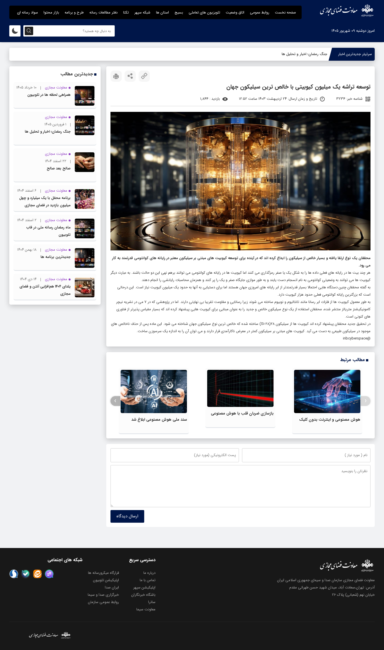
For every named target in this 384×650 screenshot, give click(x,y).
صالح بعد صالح (59, 168)
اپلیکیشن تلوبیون (106, 580)
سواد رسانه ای (27, 12)
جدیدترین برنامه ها (55, 257)
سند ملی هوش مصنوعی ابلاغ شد (159, 419)
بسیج (179, 12)
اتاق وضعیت (235, 12)
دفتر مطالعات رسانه (103, 12)
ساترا (151, 602)
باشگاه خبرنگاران (143, 595)
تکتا (126, 12)
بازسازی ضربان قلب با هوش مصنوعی (242, 413)
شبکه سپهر (142, 12)
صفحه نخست (285, 12)
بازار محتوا (51, 12)
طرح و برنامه (74, 12)
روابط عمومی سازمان (103, 602)
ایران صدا (112, 587)
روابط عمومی (259, 12)
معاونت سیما (145, 609)
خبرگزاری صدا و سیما (103, 595)
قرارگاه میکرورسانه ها (103, 573)
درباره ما (149, 573)
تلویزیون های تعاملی (204, 12)
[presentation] (366, 401)
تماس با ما (147, 580)
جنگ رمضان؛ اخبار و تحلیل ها (304, 54)
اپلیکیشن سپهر (144, 587)
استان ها (162, 12)
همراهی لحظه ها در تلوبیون (49, 95)
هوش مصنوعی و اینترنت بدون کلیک (329, 419)
